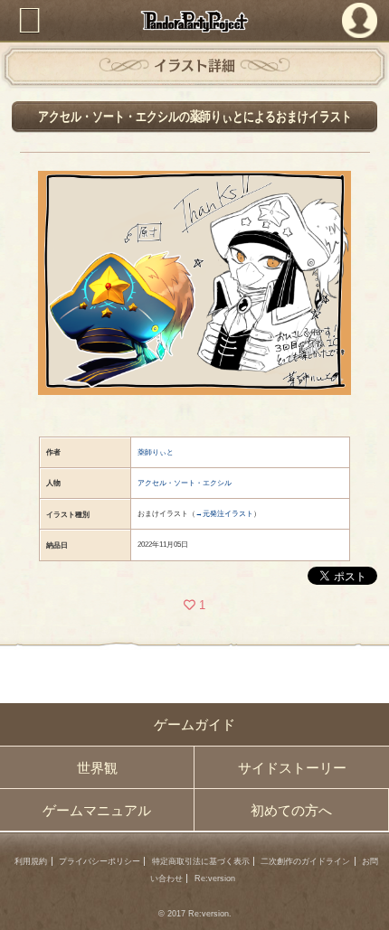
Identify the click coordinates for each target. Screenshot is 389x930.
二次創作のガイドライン (305, 861)
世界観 (97, 767)
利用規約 (30, 861)
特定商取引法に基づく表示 (201, 861)
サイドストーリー (292, 767)
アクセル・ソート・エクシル (185, 483)
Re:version (214, 878)
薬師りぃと (156, 452)
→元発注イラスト (224, 514)
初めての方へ (291, 810)
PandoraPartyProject (195, 21)
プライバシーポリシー (99, 861)
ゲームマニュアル (97, 810)
